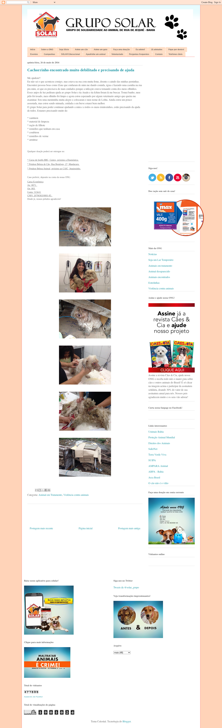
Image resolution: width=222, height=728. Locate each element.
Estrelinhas (154, 282)
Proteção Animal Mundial (161, 437)
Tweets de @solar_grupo (126, 587)
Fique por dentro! (176, 49)
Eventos (34, 54)
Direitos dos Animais (159, 443)
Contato (159, 54)
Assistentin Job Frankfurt (33, 697)
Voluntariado (117, 54)
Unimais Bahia (156, 431)
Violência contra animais (76, 494)
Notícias (152, 254)
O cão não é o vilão (158, 483)
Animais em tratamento (160, 265)
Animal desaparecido (159, 271)
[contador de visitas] (31, 692)
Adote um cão (81, 49)
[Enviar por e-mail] (36, 490)
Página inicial (85, 528)
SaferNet (152, 448)
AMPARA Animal (158, 466)
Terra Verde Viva (157, 454)
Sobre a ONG (47, 49)
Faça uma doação (121, 49)
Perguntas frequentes (139, 54)
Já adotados (156, 49)
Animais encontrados (159, 277)
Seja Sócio (64, 49)
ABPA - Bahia (155, 471)
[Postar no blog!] (39, 490)
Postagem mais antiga (129, 528)
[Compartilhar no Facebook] (45, 490)
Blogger (127, 721)
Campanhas (49, 54)
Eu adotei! (140, 49)
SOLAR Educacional (70, 54)
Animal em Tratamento (50, 494)
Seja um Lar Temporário (160, 259)
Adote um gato (100, 49)
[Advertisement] (171, 110)
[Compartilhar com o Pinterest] (49, 490)
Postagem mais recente (41, 528)
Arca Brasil (154, 477)
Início (32, 49)
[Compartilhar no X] (42, 490)
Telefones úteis (176, 54)
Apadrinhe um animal (95, 54)
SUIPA (152, 460)
